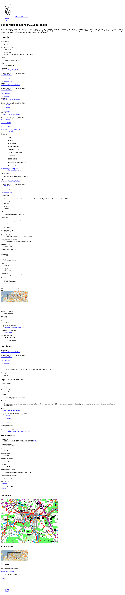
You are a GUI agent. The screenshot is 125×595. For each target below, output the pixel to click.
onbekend (3, 488)
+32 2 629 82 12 (6, 78)
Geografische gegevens (15, 170)
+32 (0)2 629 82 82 (6, 75)
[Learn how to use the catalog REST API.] (4, 592)
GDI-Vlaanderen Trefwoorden (9, 168)
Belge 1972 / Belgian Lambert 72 (14, 327)
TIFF (6, 340)
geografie (10, 131)
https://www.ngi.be (6, 81)
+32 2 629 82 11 (5, 415)
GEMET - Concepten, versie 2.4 (10, 129)
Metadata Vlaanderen (21, 17)
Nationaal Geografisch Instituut (10, 70)
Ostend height (8, 332)
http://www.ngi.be (6, 422)
